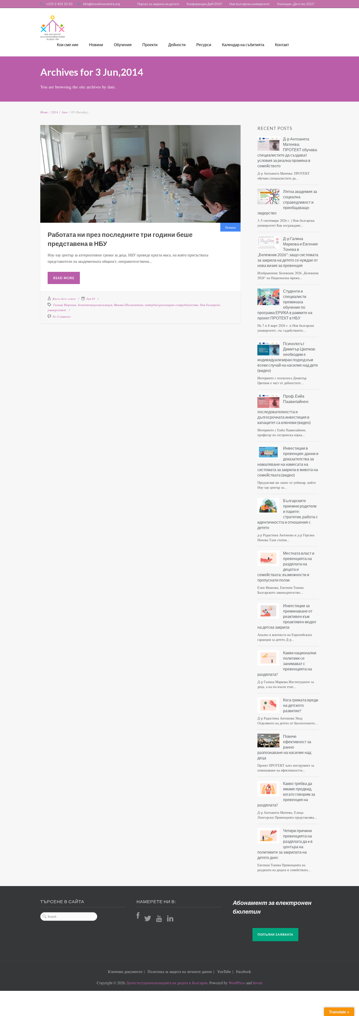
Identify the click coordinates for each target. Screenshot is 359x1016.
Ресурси (203, 44)
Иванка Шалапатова (128, 305)
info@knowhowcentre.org (101, 4)
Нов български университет (249, 4)
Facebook (243, 971)
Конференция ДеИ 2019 (204, 4)
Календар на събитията (243, 44)
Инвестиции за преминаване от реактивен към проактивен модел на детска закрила (286, 616)
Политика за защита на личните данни (180, 971)
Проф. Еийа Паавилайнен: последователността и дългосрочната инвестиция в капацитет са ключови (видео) (284, 409)
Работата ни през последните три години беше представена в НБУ (140, 157)
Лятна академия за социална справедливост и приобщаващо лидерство (287, 202)
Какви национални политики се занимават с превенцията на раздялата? (286, 663)
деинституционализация (95, 305)
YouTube (224, 971)
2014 (54, 112)
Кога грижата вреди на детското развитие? (300, 705)
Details (153, 176)
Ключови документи (125, 971)
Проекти (150, 44)
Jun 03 (90, 298)
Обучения (123, 44)
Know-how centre (64, 298)
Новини (96, 44)
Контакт (282, 44)
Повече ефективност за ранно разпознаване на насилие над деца (284, 747)
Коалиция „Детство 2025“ (296, 4)
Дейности (177, 44)
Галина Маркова (64, 305)
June (65, 112)
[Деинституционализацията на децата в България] (52, 27)
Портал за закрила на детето (158, 4)
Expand (128, 176)
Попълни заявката (275, 934)
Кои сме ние (67, 44)
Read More (63, 278)
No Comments (62, 316)
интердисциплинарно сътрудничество (172, 305)
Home (44, 112)
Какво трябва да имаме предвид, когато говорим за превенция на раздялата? (286, 794)
